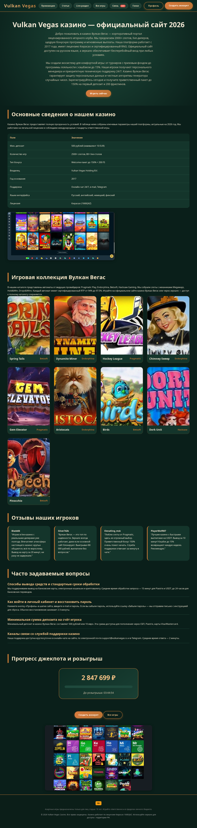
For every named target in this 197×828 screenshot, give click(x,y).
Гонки (136, 5)
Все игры (100, 5)
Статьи (65, 5)
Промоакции (48, 5)
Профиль (153, 5)
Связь (118, 5)
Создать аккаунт (179, 5)
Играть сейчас (98, 93)
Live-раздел (82, 5)
